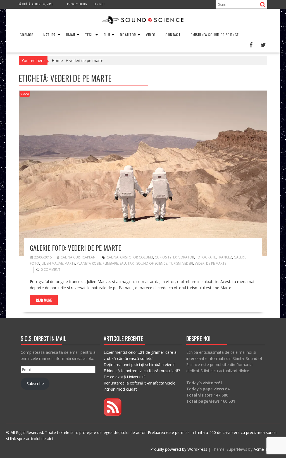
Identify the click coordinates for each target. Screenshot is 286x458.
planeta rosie (89, 263)
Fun (107, 34)
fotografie (206, 257)
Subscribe (35, 383)
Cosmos (26, 34)
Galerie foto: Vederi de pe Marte (75, 248)
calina (112, 257)
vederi (187, 263)
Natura (49, 34)
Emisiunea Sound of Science (214, 34)
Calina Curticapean (78, 257)
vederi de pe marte (210, 263)
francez (225, 257)
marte (70, 263)
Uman (70, 34)
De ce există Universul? (124, 376)
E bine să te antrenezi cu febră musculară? (142, 370)
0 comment (50, 269)
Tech (89, 34)
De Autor (128, 34)
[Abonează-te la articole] (112, 414)
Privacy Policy (77, 4)
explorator (183, 257)
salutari (127, 263)
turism (175, 263)
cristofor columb (136, 257)
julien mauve (52, 263)
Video (150, 34)
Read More (44, 300)
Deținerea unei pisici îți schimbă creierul (139, 364)
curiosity (163, 257)
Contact (99, 4)
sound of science (151, 263)
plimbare (110, 263)
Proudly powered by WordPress (178, 449)
